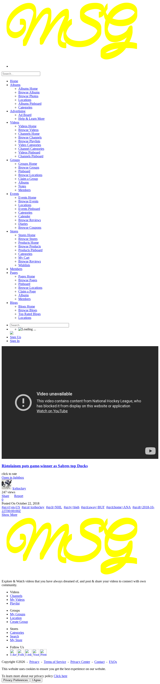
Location (16, 618)
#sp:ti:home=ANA (118, 507)
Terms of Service (55, 662)
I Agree (36, 680)
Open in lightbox (13, 477)
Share (5, 496)
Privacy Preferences (15, 680)
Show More (9, 514)
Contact (99, 662)
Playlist (15, 603)
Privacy (34, 662)
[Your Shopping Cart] (11, 333)
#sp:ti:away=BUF (93, 507)
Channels (16, 596)
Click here (60, 676)
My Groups (17, 614)
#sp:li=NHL (54, 507)
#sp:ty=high (71, 507)
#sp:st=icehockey (33, 507)
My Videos (17, 599)
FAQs (113, 662)
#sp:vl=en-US (11, 507)
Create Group (19, 621)
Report (18, 496)
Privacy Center (80, 662)
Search (14, 636)
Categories (17, 632)
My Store (16, 640)
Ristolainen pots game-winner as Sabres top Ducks (45, 466)
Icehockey (19, 488)
